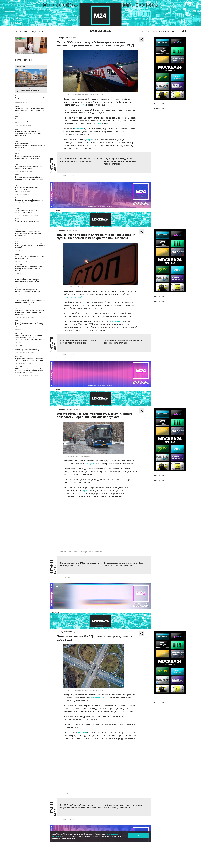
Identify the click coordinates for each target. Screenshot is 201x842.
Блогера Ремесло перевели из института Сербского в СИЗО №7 (27, 291)
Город (75, 38)
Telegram (90, 463)
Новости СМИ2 (55, 211)
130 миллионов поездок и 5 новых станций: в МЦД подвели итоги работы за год (81, 160)
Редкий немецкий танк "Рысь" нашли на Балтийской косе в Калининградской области (30, 325)
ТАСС (83, 104)
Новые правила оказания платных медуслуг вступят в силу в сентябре (28, 157)
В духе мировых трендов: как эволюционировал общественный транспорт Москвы (120, 161)
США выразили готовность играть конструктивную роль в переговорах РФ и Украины (29, 233)
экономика (18, 182)
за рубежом (34, 215)
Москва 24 (100, 31)
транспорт (18, 138)
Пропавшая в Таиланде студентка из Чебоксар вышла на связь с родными (29, 359)
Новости (23, 60)
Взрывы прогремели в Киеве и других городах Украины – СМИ (29, 201)
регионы (25, 103)
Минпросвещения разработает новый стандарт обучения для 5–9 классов (29, 167)
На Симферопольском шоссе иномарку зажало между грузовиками (123, 806)
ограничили (114, 321)
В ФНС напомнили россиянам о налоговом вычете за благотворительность (26, 189)
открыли (90, 139)
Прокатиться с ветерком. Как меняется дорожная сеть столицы (123, 341)
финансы (26, 194)
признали (78, 128)
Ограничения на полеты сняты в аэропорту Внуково (27, 222)
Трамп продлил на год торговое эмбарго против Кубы (27, 211)
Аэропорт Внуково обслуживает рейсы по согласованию (29, 257)
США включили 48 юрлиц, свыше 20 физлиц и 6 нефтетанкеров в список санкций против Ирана (29, 371)
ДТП (27, 317)
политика (18, 113)
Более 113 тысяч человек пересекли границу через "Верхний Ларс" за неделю (28, 269)
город (25, 226)
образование (19, 171)
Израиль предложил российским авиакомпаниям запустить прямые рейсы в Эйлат (28, 133)
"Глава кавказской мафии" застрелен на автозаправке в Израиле (30, 301)
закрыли (85, 490)
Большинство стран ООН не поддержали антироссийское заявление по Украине (30, 146)
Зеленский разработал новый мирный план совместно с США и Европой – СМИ (30, 109)
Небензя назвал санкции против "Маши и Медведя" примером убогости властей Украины (30, 246)
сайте (98, 123)
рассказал (82, 732)
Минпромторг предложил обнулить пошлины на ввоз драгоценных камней (29, 178)
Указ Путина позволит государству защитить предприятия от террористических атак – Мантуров (28, 337)
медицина (18, 161)
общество (18, 103)
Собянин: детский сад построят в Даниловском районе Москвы (29, 90)
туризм (25, 138)
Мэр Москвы (21, 67)
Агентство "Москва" (72, 297)
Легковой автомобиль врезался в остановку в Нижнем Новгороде (28, 349)
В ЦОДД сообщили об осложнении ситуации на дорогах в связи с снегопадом (80, 806)
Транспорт (77, 409)
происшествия (20, 125)
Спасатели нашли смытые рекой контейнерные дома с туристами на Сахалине (28, 121)
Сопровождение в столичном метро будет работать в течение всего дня (124, 564)
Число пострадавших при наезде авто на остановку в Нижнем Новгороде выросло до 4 (29, 313)
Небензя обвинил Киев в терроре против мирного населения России (28, 280)
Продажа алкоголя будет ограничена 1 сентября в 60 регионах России (29, 99)
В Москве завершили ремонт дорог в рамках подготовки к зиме (78, 341)
